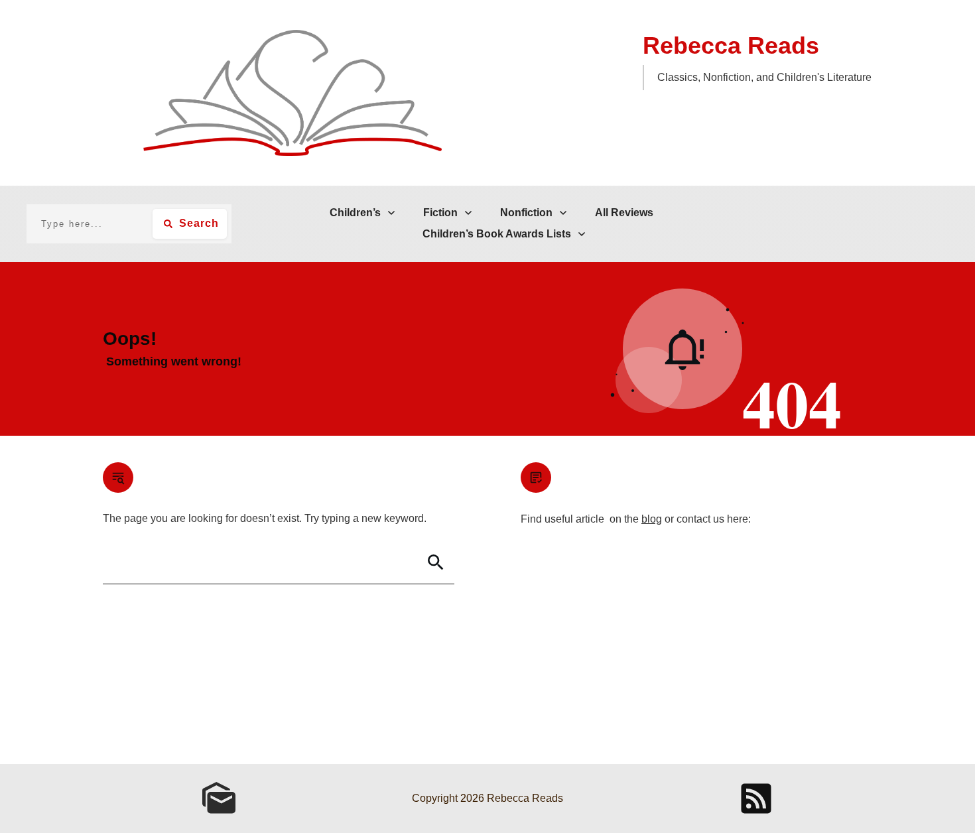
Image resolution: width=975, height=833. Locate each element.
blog (651, 519)
